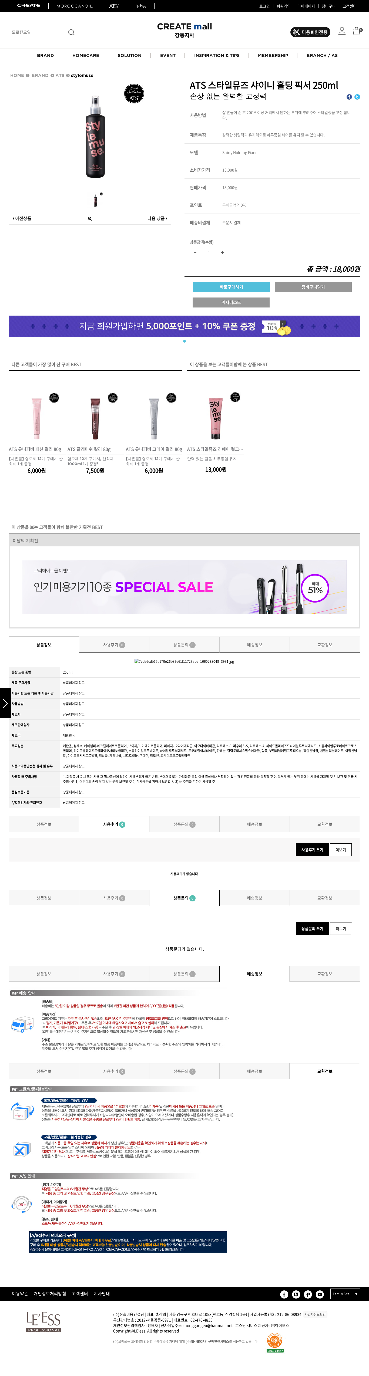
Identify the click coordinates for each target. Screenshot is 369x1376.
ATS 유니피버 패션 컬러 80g (35, 449)
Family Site (341, 1294)
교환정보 (325, 645)
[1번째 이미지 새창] (95, 199)
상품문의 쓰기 (312, 928)
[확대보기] (90, 218)
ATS (59, 75)
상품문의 (183, 645)
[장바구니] (313, 287)
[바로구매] (231, 287)
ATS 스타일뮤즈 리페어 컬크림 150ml (215, 449)
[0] (356, 30)
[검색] (71, 32)
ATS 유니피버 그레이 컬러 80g (154, 449)
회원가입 (284, 6)
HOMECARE (85, 55)
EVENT (168, 55)
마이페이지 (306, 6)
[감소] (195, 252)
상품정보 (44, 645)
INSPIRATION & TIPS (217, 55)
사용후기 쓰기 (312, 849)
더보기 (341, 849)
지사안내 (102, 1293)
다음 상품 (156, 218)
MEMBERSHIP (273, 55)
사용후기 (113, 645)
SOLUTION (130, 55)
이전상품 (22, 218)
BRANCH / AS (322, 55)
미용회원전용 (315, 32)
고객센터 (350, 6)
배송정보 (254, 645)
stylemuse (82, 75)
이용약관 (20, 1293)
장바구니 (329, 6)
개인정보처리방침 (50, 1293)
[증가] (222, 252)
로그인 (264, 6)
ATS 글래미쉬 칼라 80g (89, 449)
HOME (17, 75)
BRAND (45, 55)
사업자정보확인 (315, 1314)
